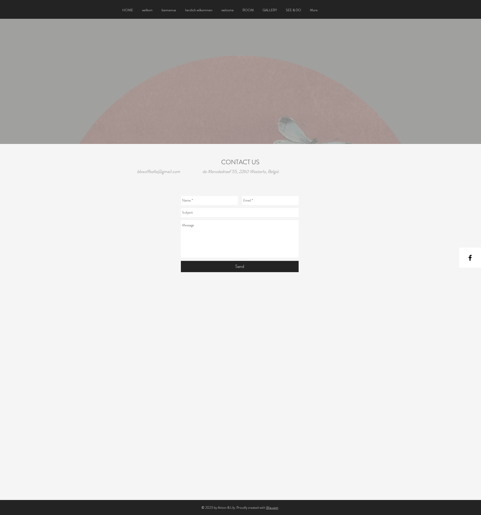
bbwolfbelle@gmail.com (158, 171)
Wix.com (272, 507)
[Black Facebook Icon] (470, 258)
